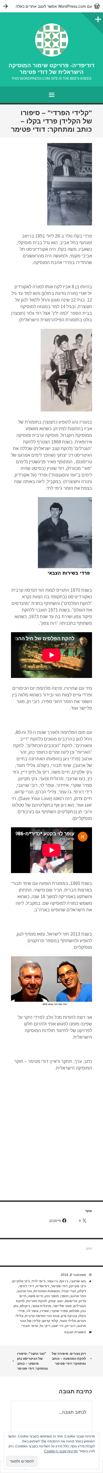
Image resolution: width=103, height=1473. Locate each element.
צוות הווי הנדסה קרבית (42, 1316)
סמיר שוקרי (59, 1311)
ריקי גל (45, 1326)
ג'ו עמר (52, 1281)
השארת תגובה (75, 1332)
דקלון (82, 1291)
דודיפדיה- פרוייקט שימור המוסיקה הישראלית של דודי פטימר (51, 68)
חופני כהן (52, 1296)
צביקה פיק (69, 1316)
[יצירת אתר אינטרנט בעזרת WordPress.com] (51, 6)
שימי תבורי (29, 1326)
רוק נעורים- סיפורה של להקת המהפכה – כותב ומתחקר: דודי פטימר (69, 1359)
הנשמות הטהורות (47, 1291)
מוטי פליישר (62, 1306)
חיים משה (35, 1296)
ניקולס (25, 1306)
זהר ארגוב (24, 1291)
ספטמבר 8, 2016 (73, 1275)
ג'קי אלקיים (21, 1281)
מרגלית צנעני (41, 1306)
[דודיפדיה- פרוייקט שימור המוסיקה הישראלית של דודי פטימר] (51, 39)
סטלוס (74, 1311)
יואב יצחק (56, 1301)
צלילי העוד (68, 1321)
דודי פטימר (59, 1286)
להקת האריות (36, 1301)
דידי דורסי (26, 1286)
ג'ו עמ (64, 1281)
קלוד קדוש (50, 1321)
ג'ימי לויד (39, 1281)
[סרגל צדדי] (97, 17)
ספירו (44, 1311)
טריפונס (71, 1301)
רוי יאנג (57, 1326)
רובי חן (70, 1326)
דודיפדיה (42, 1286)
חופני (64, 1296)
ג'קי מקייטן (77, 1286)
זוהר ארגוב (78, 1296)
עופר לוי (32, 1311)
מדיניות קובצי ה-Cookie (60, 1451)
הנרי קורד (69, 1291)
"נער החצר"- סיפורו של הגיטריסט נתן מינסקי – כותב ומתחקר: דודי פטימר (32, 1361)
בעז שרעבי (78, 1281)
